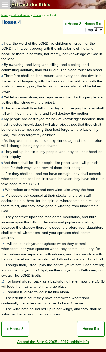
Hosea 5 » (92, 24)
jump (89, 30)
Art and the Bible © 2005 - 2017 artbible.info (53, 342)
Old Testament (20, 15)
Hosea (37, 15)
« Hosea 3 (73, 24)
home (4, 15)
